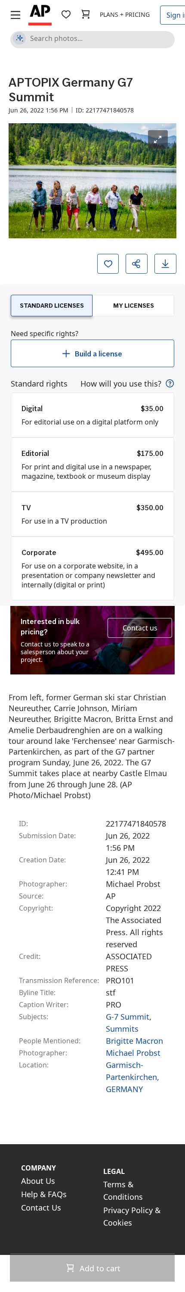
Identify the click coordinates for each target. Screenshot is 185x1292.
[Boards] (66, 14)
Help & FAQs (44, 1194)
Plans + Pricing (125, 14)
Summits (122, 1029)
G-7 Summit (127, 1016)
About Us (38, 1181)
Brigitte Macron (134, 1041)
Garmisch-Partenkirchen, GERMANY (132, 1077)
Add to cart (98, 1268)
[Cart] (86, 14)
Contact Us (41, 1207)
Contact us (140, 628)
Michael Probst (133, 1053)
